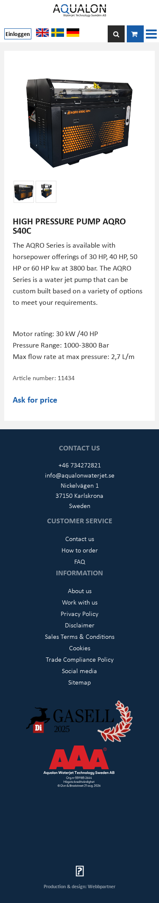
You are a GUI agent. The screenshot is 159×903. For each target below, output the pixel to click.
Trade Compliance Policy (80, 659)
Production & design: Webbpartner (79, 886)
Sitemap (79, 682)
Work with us (80, 602)
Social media (79, 670)
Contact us (79, 538)
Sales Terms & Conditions (79, 636)
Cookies (79, 647)
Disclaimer (80, 625)
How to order (79, 550)
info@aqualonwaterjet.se (79, 475)
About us (80, 590)
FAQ (79, 561)
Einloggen (18, 34)
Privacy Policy (79, 613)
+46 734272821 (80, 464)
